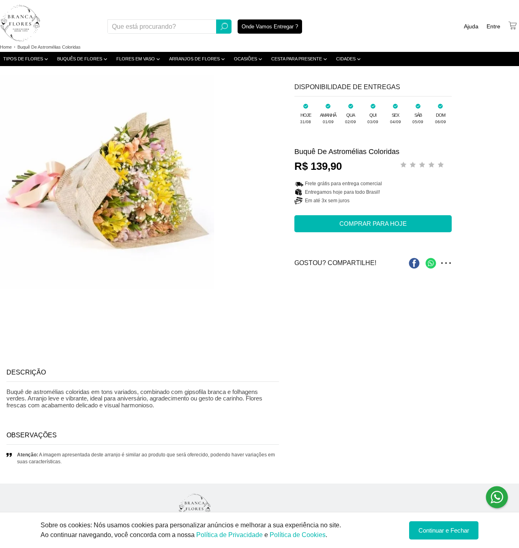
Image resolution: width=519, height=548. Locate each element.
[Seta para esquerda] (8, 182)
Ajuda (471, 26)
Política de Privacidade (229, 534)
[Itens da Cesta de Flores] (512, 25)
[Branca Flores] (194, 508)
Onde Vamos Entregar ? (270, 27)
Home (6, 47)
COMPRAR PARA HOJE (373, 223)
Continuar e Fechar (443, 530)
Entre (493, 26)
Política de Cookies (298, 534)
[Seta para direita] (277, 182)
